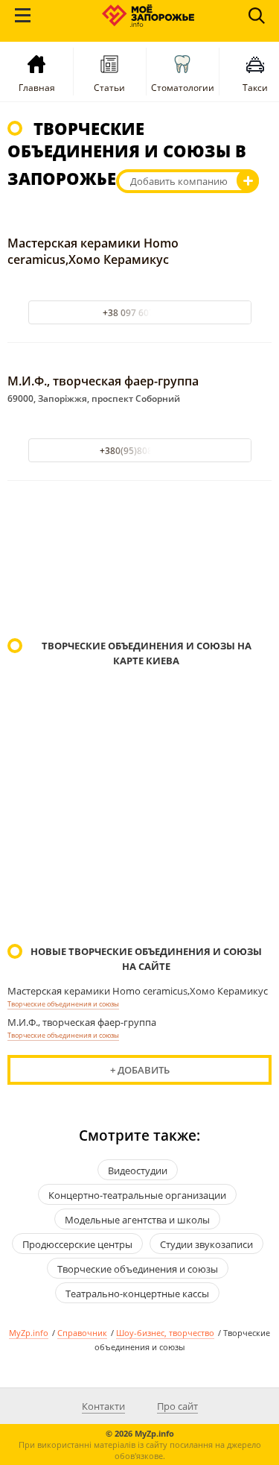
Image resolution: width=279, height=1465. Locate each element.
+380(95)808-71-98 (139, 450)
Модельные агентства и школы (137, 1219)
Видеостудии (137, 1170)
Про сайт (177, 1406)
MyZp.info (28, 1332)
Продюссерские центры (77, 1244)
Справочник (82, 1332)
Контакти (103, 1406)
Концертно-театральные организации (137, 1195)
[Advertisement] (139, 561)
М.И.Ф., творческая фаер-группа (103, 381)
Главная (37, 87)
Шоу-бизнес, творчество (165, 1332)
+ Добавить (140, 1070)
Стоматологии (182, 87)
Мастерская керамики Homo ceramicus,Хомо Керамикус (93, 251)
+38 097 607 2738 (140, 312)
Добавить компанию (179, 181)
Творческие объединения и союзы (63, 1004)
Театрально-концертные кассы (137, 1293)
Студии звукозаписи (206, 1244)
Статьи (109, 87)
